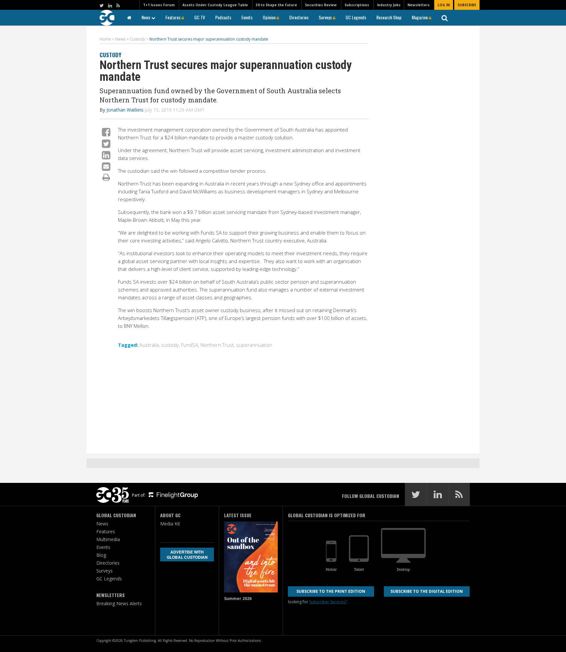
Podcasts (223, 17)
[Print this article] (106, 177)
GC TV (199, 17)
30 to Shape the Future (276, 5)
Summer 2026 (238, 598)
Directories (299, 17)
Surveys (326, 17)
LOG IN (444, 5)
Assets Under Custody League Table (215, 5)
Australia (149, 345)
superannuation (254, 345)
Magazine (420, 17)
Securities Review (321, 5)
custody (170, 345)
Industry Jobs (389, 5)
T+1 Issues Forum (159, 5)
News (146, 17)
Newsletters (418, 5)
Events (247, 17)
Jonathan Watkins (124, 110)
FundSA (189, 345)
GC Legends (356, 17)
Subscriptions (357, 5)
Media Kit (170, 523)
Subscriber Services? (328, 602)
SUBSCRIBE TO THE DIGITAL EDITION (426, 591)
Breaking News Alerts (119, 603)
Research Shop (389, 17)
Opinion (269, 17)
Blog (101, 555)
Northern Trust (217, 345)
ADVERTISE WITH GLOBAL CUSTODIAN (187, 554)
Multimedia (108, 539)
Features (173, 17)
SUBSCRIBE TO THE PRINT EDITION (330, 591)
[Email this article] (106, 166)
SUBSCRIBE (467, 5)
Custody (110, 55)
